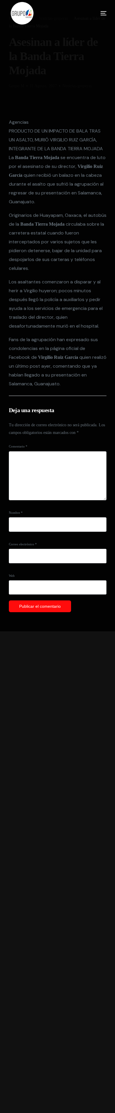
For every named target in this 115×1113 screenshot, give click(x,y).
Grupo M (16, 86)
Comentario (18, 446)
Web (12, 575)
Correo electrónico (23, 544)
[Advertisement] (57, 872)
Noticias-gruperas (77, 86)
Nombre (16, 512)
